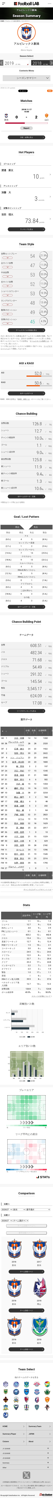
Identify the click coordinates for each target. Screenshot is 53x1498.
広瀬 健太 (19, 749)
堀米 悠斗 (19, 779)
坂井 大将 (19, 841)
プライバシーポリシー (25, 1482)
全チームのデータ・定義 (26, 496)
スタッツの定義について (41, 996)
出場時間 (42, 730)
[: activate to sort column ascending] (6, 731)
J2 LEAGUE (6, 1453)
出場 (28, 730)
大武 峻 (20, 784)
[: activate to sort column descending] (2, 731)
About (31, 1441)
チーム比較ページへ (26, 1226)
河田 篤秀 (19, 845)
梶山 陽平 (19, 797)
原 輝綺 (20, 828)
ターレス (20, 850)
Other (4, 1468)
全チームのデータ (26, 393)
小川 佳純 (19, 836)
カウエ (21, 819)
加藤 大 (20, 793)
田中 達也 (19, 854)
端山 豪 (20, 810)
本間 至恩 (19, 832)
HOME (2, 21)
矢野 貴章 (19, 863)
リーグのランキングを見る (26, 711)
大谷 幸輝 (19, 738)
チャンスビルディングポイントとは (37, 889)
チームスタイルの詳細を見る (26, 330)
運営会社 (36, 1482)
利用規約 (6, 1482)
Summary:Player (9, 1434)
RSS (49, 91)
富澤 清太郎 (18, 762)
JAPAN (31, 1434)
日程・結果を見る (26, 137)
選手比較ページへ (26, 1233)
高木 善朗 (19, 823)
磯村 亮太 (19, 788)
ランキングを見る (26, 229)
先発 (34, 730)
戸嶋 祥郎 (19, 815)
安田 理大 (19, 753)
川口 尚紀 (19, 771)
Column (6, 1441)
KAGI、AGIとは (24, 399)
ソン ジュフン (17, 757)
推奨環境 (14, 1482)
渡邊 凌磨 (19, 806)
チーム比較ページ (26, 1272)
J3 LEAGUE (6, 1458)
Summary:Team (35, 1426)
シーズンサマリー (26, 78)
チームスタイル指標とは (39, 341)
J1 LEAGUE (6, 1449)
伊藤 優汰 (19, 801)
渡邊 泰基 (19, 775)
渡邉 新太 (19, 858)
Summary (6, 1463)
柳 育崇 (20, 766)
